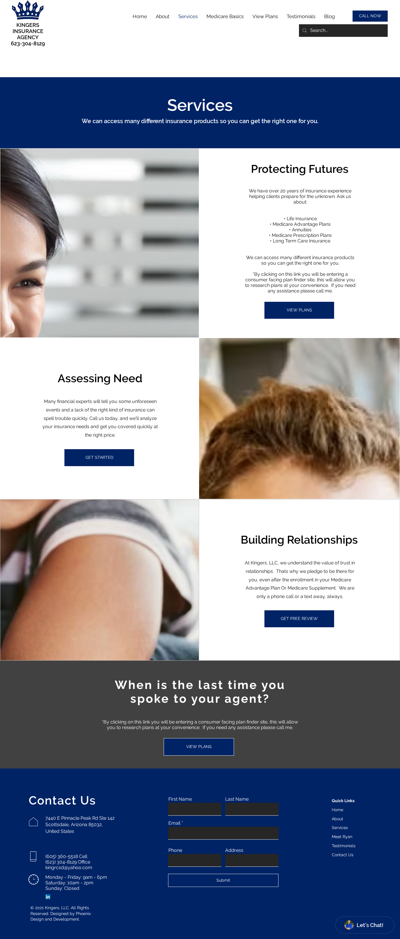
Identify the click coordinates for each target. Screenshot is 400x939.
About (337, 818)
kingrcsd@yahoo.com (68, 867)
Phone (175, 850)
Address (234, 850)
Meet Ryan (342, 836)
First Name (180, 799)
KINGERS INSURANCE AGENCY (28, 31)
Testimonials (343, 845)
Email (174, 823)
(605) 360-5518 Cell (66, 856)
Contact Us (342, 854)
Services (340, 827)
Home (337, 809)
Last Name (237, 799)
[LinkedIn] (47, 896)
